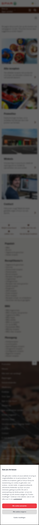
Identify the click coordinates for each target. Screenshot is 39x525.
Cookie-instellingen (19, 517)
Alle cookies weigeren (19, 512)
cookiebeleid (17, 499)
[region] (19, 495)
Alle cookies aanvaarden (19, 506)
